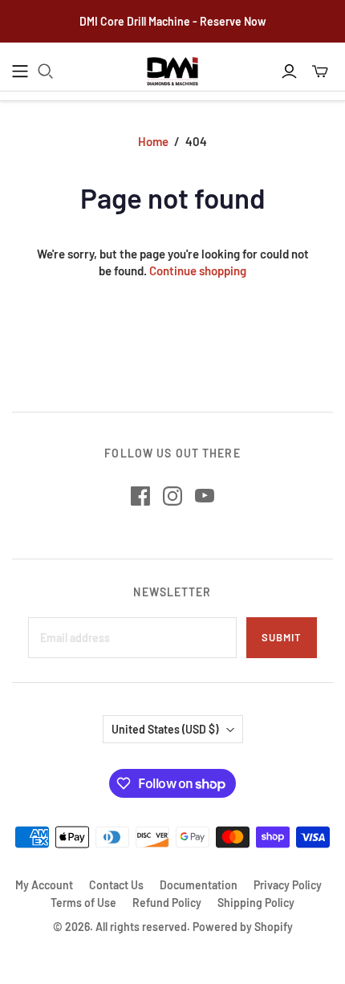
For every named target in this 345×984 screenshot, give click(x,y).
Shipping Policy (255, 902)
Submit (282, 637)
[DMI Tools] (172, 71)
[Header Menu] (20, 71)
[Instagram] (172, 496)
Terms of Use (83, 902)
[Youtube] (204, 496)
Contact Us (116, 885)
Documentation (198, 885)
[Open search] (46, 71)
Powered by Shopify (243, 926)
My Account (44, 885)
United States (165, 729)
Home (153, 141)
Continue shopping (197, 270)
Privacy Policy (288, 885)
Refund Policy (166, 902)
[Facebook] (140, 496)
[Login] (289, 71)
